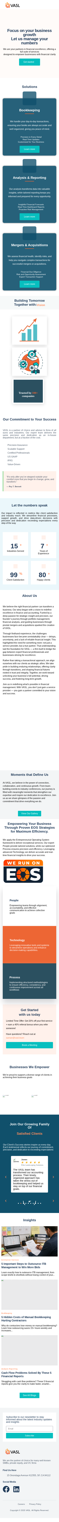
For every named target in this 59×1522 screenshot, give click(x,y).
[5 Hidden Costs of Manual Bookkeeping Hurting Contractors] (29, 1295)
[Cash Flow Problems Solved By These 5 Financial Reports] (29, 1350)
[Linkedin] (16, 1489)
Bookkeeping (6, 1313)
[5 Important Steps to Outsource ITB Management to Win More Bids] (29, 1241)
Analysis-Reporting (9, 1369)
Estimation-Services (10, 1260)
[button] (5, 1177)
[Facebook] (6, 1489)
